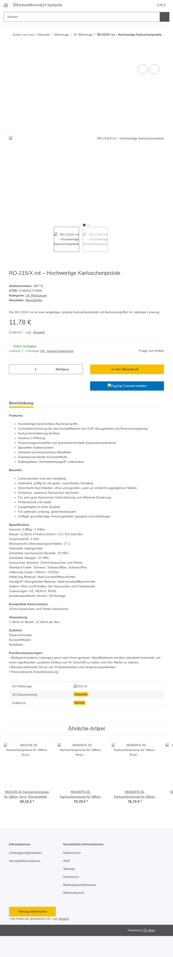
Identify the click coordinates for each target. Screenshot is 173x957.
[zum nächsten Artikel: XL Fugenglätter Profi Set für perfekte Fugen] (159, 43)
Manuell (79, 702)
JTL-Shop (149, 930)
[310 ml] (80, 686)
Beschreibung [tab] (21, 403)
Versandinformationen (24, 861)
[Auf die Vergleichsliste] (143, 69)
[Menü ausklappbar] (6, 4)
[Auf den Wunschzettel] (154, 69)
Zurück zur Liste (23, 34)
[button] (133, 4)
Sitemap (69, 869)
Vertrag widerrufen (32, 911)
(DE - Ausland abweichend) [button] (57, 351)
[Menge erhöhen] (78, 369)
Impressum (71, 876)
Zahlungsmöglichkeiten (25, 853)
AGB (66, 861)
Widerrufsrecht (73, 892)
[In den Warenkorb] (12, 58)
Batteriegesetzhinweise (79, 885)
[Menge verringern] (14, 369)
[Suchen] (164, 17)
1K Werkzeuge (36, 295)
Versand (39, 332)
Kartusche (81, 694)
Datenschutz (72, 853)
